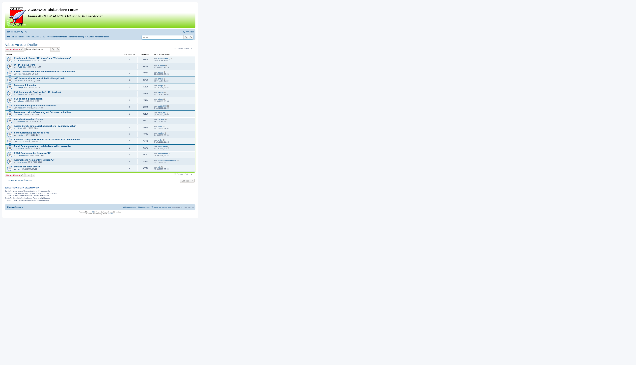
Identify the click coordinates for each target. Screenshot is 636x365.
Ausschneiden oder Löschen (28, 119)
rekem (20, 101)
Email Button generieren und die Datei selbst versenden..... (44, 146)
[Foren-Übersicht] (16, 16)
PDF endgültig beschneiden (28, 99)
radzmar (161, 120)
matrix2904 (22, 108)
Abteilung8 (162, 113)
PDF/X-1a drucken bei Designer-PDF (32, 153)
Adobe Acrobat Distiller (21, 45)
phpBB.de (111, 214)
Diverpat (21, 94)
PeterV (20, 115)
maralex (21, 149)
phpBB (91, 212)
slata (19, 74)
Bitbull (20, 128)
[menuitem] (24, 32)
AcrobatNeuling (24, 60)
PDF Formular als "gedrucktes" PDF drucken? (37, 92)
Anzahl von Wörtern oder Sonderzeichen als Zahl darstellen (44, 71)
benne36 (21, 142)
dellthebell (21, 121)
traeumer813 (23, 155)
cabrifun (21, 135)
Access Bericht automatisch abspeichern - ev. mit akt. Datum (45, 126)
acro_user (22, 162)
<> (55, 37)
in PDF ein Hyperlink (24, 65)
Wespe (20, 87)
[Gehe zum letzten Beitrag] (171, 58)
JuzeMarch (162, 147)
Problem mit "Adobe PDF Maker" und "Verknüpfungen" (42, 58)
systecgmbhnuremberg (167, 160)
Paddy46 (21, 67)
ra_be (160, 140)
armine (160, 72)
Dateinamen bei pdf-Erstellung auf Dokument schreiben (42, 112)
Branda (20, 81)
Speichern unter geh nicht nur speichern (35, 105)
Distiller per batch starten (27, 166)
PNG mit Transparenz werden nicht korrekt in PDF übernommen (47, 139)
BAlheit (160, 79)
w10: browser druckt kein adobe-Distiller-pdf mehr (39, 78)
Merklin (160, 92)
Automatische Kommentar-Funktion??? (34, 160)
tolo (19, 169)
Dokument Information (25, 85)
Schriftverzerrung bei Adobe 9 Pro (31, 132)
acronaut (161, 65)
